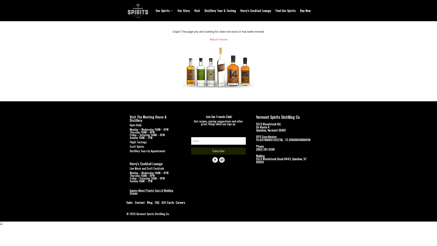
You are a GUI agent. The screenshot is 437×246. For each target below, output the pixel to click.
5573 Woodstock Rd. (268, 124)
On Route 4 (263, 127)
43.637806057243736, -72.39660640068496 (283, 140)
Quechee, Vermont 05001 (271, 130)
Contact (140, 202)
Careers (180, 202)
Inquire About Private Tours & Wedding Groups (151, 191)
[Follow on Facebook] (215, 160)
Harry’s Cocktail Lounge (255, 11)
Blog (150, 202)
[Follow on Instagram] (222, 160)
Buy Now (305, 11)
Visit (197, 11)
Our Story (184, 11)
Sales (129, 202)
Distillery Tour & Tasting (220, 11)
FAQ (157, 202)
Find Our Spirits (286, 11)
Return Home (218, 39)
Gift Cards (167, 202)
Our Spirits (163, 11)
